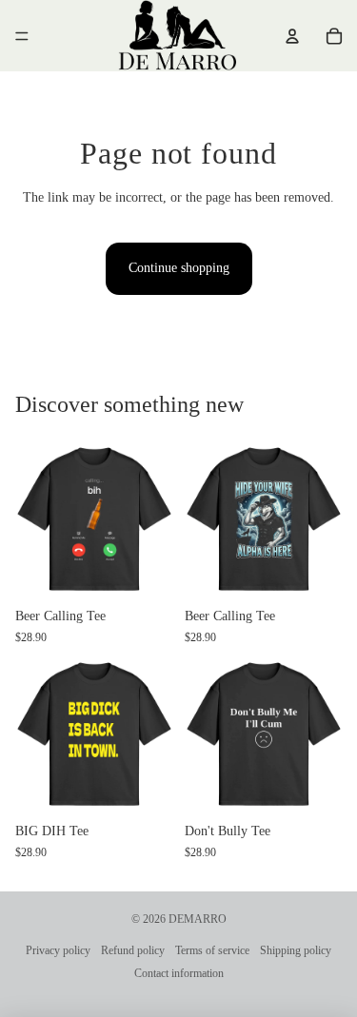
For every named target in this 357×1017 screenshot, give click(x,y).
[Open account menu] (292, 36)
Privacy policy (58, 950)
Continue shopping (179, 268)
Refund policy (133, 950)
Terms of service (212, 950)
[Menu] (22, 36)
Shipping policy (295, 950)
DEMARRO (198, 919)
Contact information (179, 973)
